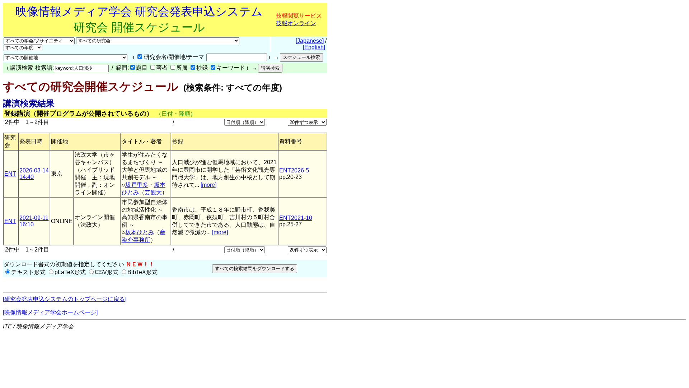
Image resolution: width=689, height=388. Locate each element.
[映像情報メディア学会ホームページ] (50, 312)
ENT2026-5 (294, 170)
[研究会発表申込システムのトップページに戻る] (64, 299)
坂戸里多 (136, 185)
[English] (314, 47)
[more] (208, 185)
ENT (10, 174)
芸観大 (153, 192)
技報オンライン (296, 23)
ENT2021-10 (295, 218)
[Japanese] (310, 41)
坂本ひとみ (139, 232)
